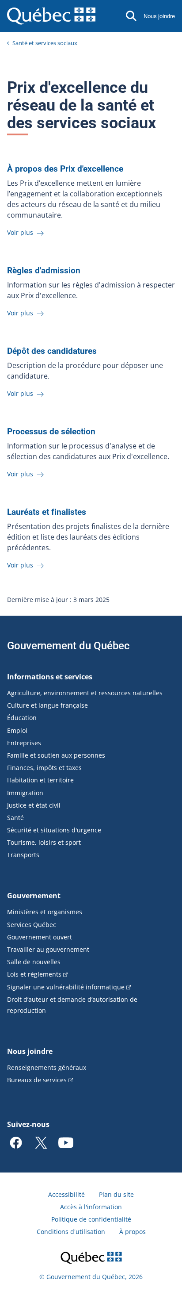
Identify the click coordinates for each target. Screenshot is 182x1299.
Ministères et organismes (44, 912)
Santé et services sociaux (44, 43)
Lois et (34, 974)
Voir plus (21, 232)
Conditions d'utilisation (71, 1231)
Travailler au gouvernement (48, 949)
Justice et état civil (34, 805)
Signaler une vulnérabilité (66, 987)
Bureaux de (37, 1080)
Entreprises (24, 743)
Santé (15, 817)
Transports (23, 855)
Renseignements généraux (46, 1067)
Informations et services (49, 677)
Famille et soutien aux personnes (56, 755)
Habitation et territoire (40, 780)
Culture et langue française (47, 705)
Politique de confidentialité (91, 1219)
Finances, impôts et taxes (44, 767)
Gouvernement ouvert (39, 937)
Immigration (25, 793)
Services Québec (31, 924)
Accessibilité (66, 1194)
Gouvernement (34, 895)
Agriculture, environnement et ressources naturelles (85, 693)
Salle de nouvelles (34, 962)
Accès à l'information (91, 1207)
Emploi (17, 730)
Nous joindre (159, 16)
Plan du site (116, 1194)
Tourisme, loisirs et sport (44, 842)
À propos (132, 1231)
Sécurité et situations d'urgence (54, 830)
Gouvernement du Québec (68, 645)
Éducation (22, 717)
